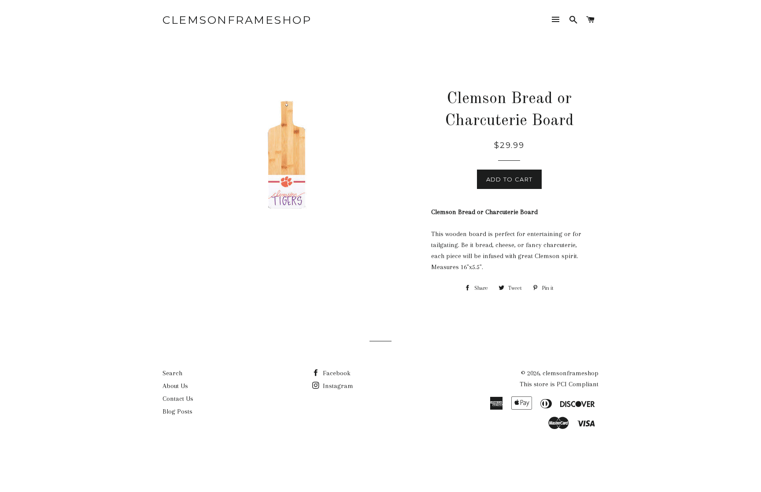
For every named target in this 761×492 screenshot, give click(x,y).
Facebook (336, 373)
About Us (175, 386)
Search (172, 373)
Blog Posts (177, 411)
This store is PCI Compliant (559, 384)
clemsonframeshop (237, 19)
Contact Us (178, 399)
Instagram (337, 386)
